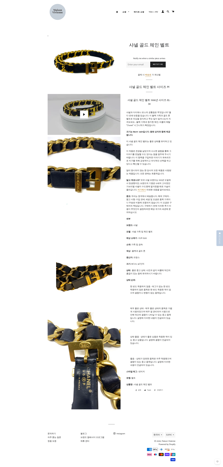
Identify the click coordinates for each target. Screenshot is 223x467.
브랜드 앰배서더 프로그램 (92, 437)
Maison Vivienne (168, 441)
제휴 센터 (85, 441)
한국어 (157, 435)
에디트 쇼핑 (139, 12)
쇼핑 (124, 12)
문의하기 (52, 433)
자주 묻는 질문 (54, 437)
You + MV (153, 12)
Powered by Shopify (167, 444)
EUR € (169, 435)
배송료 (148, 75)
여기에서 (142, 190)
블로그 (84, 433)
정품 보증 (52, 441)
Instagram (120, 433)
